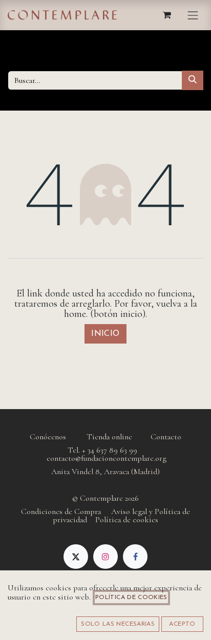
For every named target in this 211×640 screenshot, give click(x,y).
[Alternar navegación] (193, 15)
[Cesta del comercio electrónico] (167, 15)
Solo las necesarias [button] (118, 624)
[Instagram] (105, 556)
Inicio (105, 334)
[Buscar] (192, 80)
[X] (76, 556)
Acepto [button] (182, 624)
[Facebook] (135, 556)
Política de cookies (131, 597)
